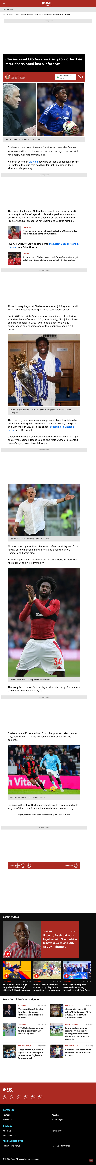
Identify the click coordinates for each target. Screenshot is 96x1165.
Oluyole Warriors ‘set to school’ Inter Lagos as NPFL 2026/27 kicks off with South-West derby (78, 1013)
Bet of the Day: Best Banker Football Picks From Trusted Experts (78, 1052)
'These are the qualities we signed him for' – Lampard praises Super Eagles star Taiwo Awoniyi (30, 1053)
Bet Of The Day (71, 1046)
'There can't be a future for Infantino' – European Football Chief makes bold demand (30, 1013)
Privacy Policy (9, 1135)
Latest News (8, 9)
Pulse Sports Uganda (61, 1146)
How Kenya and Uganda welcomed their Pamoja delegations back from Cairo (76, 987)
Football (10, 14)
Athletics (55, 1115)
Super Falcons (71, 1024)
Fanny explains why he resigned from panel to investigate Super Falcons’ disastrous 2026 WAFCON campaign (77, 1034)
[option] (17, 977)
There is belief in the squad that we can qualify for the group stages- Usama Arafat (46, 987)
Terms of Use (58, 1131)
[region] (48, 977)
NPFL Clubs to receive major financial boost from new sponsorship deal (31, 1031)
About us (7, 1131)
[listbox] (48, 977)
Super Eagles (57, 1119)
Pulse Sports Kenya (11, 1146)
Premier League (24, 1046)
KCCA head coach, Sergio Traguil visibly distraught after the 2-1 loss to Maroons (16, 987)
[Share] (80, 77)
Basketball (7, 1119)
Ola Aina (33, 161)
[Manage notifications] (91, 1160)
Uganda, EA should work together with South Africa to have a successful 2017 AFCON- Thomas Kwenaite (60, 941)
